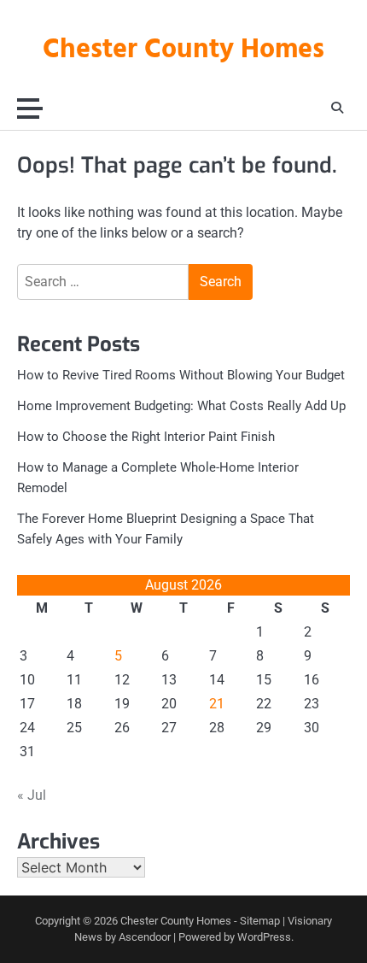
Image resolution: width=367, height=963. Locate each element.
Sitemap (260, 920)
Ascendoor (145, 937)
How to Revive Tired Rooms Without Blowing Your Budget (181, 375)
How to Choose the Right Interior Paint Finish (146, 436)
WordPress (264, 937)
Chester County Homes (183, 50)
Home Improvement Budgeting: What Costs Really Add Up (181, 406)
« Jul (31, 795)
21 (216, 704)
